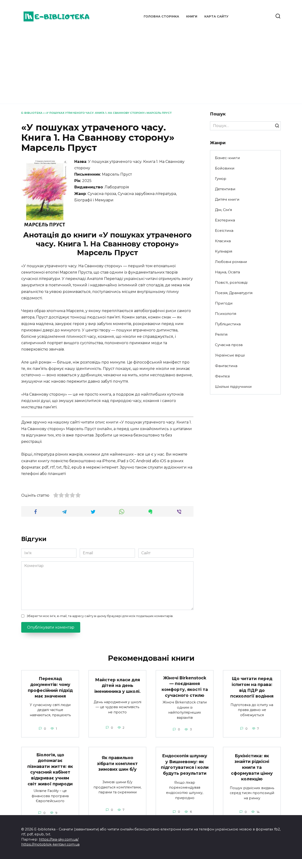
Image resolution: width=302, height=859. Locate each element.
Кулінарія (223, 251)
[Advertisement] (151, 64)
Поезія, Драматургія (233, 293)
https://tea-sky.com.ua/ (59, 839)
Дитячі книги (227, 199)
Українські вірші (230, 355)
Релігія (221, 334)
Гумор (220, 178)
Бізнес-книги (227, 158)
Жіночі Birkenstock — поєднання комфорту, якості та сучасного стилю (185, 686)
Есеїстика (224, 230)
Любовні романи (231, 261)
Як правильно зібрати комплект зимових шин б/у (117, 763)
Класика (223, 241)
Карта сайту (216, 16)
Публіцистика (228, 324)
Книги (191, 16)
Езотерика (225, 220)
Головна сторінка (161, 16)
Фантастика (226, 366)
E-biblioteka (31, 112)
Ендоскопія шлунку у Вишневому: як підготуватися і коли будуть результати (185, 764)
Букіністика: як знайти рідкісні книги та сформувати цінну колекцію (252, 767)
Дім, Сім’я (223, 209)
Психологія (225, 313)
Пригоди (224, 303)
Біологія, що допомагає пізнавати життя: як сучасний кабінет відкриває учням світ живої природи (50, 769)
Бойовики (225, 168)
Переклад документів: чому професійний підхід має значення (50, 687)
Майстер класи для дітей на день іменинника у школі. (117, 685)
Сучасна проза (229, 345)
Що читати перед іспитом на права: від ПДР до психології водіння (251, 687)
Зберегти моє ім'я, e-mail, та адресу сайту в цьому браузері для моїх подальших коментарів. (100, 616)
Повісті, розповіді (231, 282)
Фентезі (222, 376)
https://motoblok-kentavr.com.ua (50, 844)
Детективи (225, 189)
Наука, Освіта (227, 272)
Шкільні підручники (233, 386)
